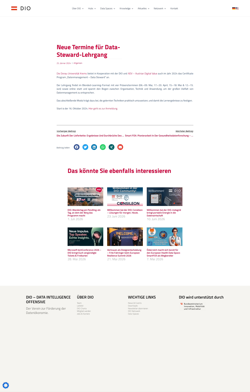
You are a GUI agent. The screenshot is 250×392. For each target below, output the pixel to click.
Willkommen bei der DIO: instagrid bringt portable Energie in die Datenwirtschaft (164, 212)
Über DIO (76, 8)
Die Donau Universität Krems (72, 73)
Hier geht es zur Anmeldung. (103, 108)
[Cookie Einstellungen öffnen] (6, 387)
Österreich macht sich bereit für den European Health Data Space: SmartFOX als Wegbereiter (163, 252)
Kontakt (174, 8)
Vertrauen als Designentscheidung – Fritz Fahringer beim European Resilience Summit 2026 (124, 252)
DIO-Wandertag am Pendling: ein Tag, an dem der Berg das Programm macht (84, 212)
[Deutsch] (234, 8)
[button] (82, 8)
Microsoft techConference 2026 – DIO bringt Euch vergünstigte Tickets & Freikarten (84, 252)
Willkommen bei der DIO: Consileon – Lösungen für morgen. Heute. (125, 211)
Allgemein (78, 63)
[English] (237, 8)
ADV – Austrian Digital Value (142, 73)
